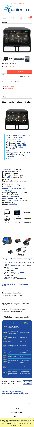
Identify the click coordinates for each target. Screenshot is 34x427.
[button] (4, 18)
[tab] (17, 96)
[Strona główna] (17, 9)
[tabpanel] (17, 249)
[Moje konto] (21, 18)
